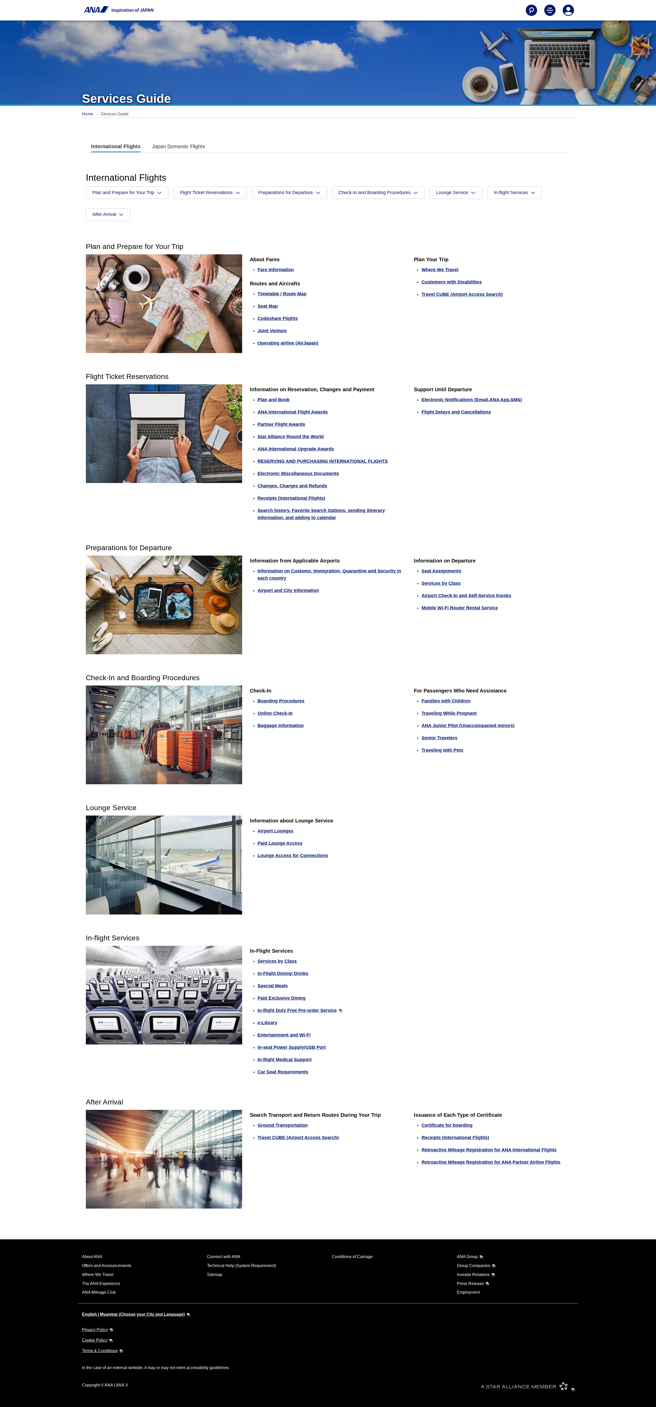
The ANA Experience (101, 1283)
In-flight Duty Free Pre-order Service (297, 1010)
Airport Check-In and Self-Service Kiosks (466, 595)
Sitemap (214, 1274)
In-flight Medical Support (285, 1059)
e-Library (267, 1022)
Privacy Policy (95, 1330)
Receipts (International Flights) (291, 498)
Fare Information (276, 269)
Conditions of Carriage (352, 1256)
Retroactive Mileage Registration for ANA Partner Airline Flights (491, 1162)
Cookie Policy (94, 1340)
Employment (468, 1292)
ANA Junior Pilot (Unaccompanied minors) (468, 725)
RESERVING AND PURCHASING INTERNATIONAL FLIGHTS (323, 461)
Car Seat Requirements (283, 1071)
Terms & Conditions (100, 1351)
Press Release (470, 1283)
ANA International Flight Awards (293, 412)
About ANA (92, 1256)
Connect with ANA (223, 1256)
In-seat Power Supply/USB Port (292, 1047)
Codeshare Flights (278, 318)
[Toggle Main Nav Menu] (550, 10)
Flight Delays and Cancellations (456, 412)
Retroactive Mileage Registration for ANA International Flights (489, 1149)
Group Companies (473, 1265)
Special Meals (273, 985)
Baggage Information (281, 725)
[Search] (531, 10)
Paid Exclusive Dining (281, 998)
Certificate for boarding (447, 1125)
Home (88, 114)
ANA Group (467, 1256)
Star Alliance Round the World (291, 436)
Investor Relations (473, 1274)
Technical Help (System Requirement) (241, 1265)
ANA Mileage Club (99, 1292)
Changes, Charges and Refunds (292, 485)
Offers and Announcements (106, 1265)
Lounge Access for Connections (293, 855)
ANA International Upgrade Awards (296, 448)
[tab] (115, 146)
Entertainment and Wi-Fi (284, 1035)
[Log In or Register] (568, 10)
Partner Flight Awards (281, 424)
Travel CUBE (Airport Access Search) (462, 294)
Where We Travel (98, 1274)
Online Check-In (275, 713)
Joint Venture (272, 330)
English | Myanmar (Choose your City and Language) (133, 1314)
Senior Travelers (439, 737)
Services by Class (441, 583)
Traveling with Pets (442, 750)
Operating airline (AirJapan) (288, 343)
